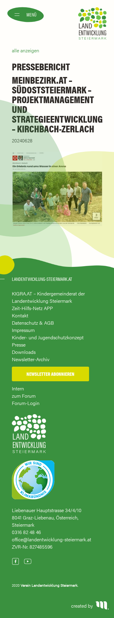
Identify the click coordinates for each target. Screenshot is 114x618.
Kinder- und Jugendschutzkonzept (48, 337)
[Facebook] (15, 561)
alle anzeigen (25, 50)
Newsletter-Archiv (31, 359)
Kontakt (20, 315)
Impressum (23, 329)
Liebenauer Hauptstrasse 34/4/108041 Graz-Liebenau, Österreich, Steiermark (46, 517)
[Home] (29, 436)
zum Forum (24, 395)
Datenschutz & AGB (33, 322)
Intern (18, 388)
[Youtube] (27, 561)
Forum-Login (26, 403)
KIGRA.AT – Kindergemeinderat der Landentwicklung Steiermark (48, 297)
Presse (19, 344)
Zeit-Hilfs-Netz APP (32, 308)
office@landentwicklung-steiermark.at (51, 539)
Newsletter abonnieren (50, 373)
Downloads (24, 351)
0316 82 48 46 (26, 532)
